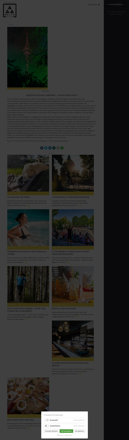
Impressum (60, 435)
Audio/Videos (55, 426)
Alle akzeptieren (66, 431)
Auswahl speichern (51, 431)
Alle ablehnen (79, 431)
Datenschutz (68, 435)
